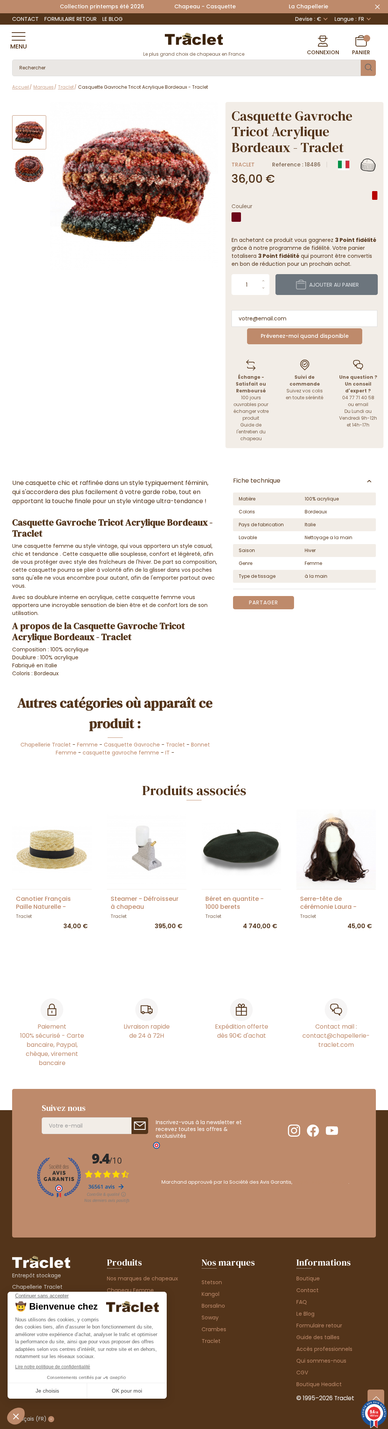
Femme (87, 744)
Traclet (243, 164)
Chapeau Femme (130, 1290)
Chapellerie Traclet (45, 744)
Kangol (210, 1294)
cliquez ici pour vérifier (320, 1182)
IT (167, 752)
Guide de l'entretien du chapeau (251, 432)
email (361, 404)
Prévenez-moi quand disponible (305, 336)
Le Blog (112, 19)
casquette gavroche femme (121, 752)
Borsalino (213, 1306)
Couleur (242, 206)
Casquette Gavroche (132, 744)
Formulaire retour (70, 19)
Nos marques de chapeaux (142, 1278)
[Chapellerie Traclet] (194, 38)
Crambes (214, 1329)
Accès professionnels (324, 1349)
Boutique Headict (319, 1384)
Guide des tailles (318, 1337)
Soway (210, 1317)
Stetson (212, 1282)
